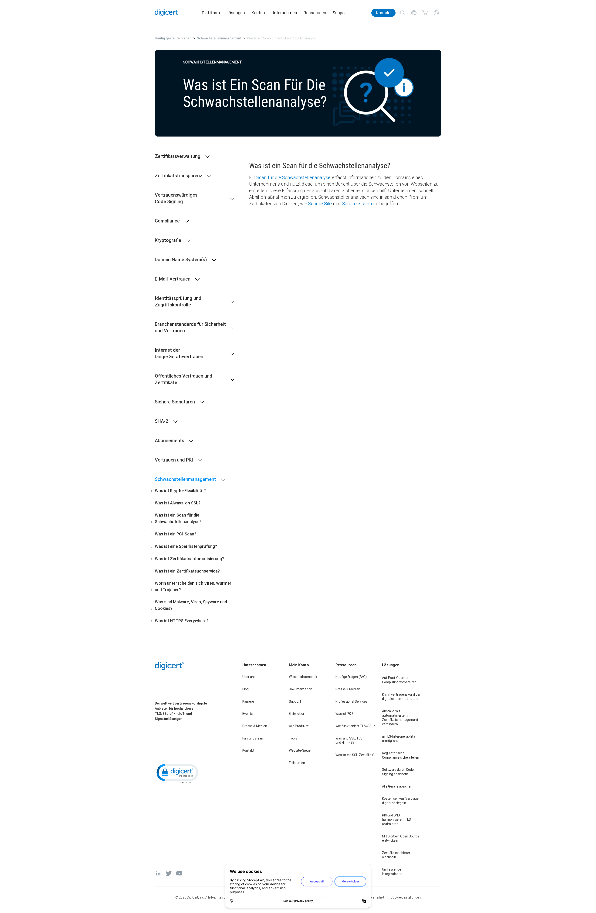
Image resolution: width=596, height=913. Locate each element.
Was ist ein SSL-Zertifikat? (355, 755)
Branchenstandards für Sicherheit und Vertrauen (190, 327)
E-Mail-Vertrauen (172, 279)
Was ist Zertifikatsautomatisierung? (189, 558)
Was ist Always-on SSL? (177, 503)
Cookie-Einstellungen (405, 897)
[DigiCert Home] (166, 12)
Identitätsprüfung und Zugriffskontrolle (178, 301)
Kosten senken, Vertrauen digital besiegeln (401, 800)
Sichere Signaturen (175, 402)
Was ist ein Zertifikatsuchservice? (187, 571)
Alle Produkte (299, 726)
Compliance (167, 221)
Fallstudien (297, 763)
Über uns (248, 677)
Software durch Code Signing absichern (398, 771)
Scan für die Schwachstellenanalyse (293, 177)
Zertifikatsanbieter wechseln (396, 855)
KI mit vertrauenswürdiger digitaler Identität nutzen (401, 696)
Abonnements (169, 440)
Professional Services (351, 701)
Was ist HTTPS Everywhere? (182, 620)
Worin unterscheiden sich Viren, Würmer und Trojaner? (193, 586)
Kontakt (383, 12)
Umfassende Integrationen (392, 871)
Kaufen (258, 12)
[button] (177, 773)
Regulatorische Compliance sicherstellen (400, 755)
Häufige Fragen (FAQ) (351, 677)
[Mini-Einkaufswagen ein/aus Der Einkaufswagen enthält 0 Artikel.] (425, 13)
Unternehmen (284, 12)
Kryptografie (168, 240)
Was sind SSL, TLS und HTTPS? (348, 740)
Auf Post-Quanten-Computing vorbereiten (399, 680)
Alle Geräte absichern (397, 786)
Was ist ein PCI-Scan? (175, 534)
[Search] (402, 13)
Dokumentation (300, 689)
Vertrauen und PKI (174, 460)
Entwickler (296, 714)
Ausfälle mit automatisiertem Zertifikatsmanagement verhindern (400, 717)
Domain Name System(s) (181, 259)
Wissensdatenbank (303, 677)
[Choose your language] (414, 13)
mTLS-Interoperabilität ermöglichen (399, 738)
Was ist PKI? (344, 714)
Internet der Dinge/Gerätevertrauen (179, 353)
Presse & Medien (254, 726)
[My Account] (436, 13)
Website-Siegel (300, 750)
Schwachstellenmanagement (219, 38)
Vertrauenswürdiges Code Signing (176, 198)
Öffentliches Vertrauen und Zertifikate (183, 379)
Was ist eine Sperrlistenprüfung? (186, 546)
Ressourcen (315, 12)
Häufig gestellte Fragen (173, 38)
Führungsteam (253, 738)
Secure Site (320, 203)
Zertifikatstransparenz (178, 175)
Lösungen (236, 12)
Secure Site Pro (358, 203)
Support (340, 12)
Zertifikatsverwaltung (177, 156)
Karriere (248, 701)
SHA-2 (161, 421)
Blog (245, 689)
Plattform (211, 12)
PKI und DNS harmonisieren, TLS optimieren (396, 819)
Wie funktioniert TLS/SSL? (355, 726)
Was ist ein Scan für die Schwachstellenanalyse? (178, 518)
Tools (293, 738)
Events (247, 714)
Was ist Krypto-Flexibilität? (180, 490)
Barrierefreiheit (373, 897)
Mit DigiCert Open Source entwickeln (400, 838)
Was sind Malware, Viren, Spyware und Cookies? (191, 605)
